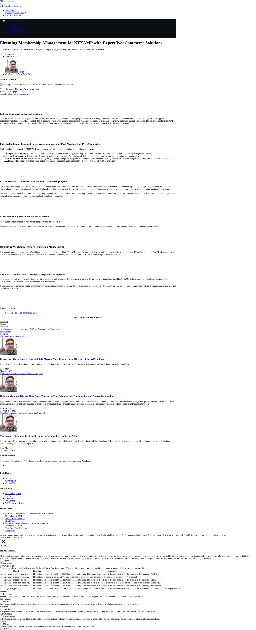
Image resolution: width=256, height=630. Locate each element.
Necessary (7, 563)
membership (5, 329)
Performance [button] (5, 599)
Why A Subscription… (15, 518)
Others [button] (3, 621)
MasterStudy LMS (13, 493)
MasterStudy (10, 10)
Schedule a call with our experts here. (21, 313)
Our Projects (10, 481)
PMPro (33, 329)
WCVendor (10, 501)
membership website (20, 329)
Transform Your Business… (17, 528)
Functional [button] (4, 591)
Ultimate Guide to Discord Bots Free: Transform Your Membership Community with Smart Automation (57, 396)
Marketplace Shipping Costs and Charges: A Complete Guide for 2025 (38, 436)
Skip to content (6, 1)
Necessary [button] (4, 561)
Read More (10, 521)
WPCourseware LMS (14, 503)
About (8, 478)
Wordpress (54, 329)
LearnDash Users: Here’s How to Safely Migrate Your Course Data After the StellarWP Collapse (52, 359)
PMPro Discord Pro (13, 15)
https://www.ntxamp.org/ (18, 94)
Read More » (5, 369)
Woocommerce (43, 329)
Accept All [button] (18, 537)
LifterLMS (9, 498)
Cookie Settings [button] (6, 537)
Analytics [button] (4, 606)
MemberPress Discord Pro (16, 13)
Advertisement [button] (6, 614)
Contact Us (10, 483)
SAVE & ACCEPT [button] (8, 629)
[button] (88, 322)
